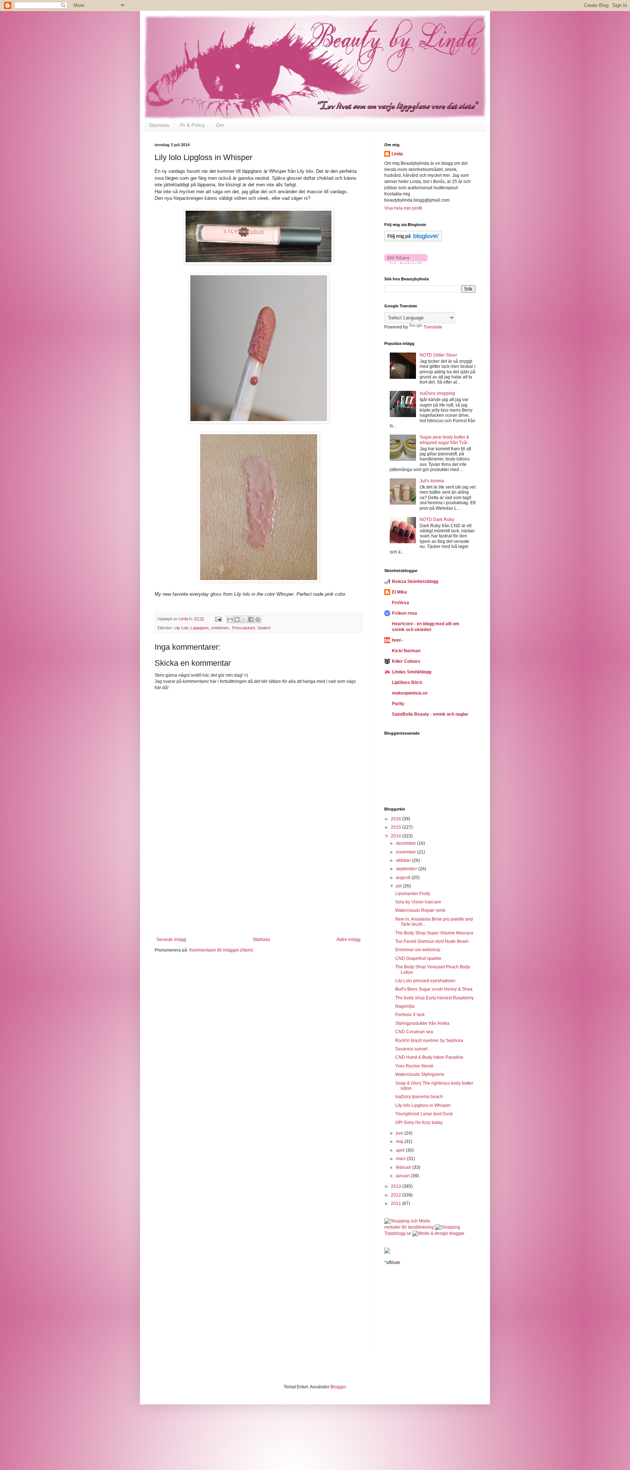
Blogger (338, 1386)
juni (400, 1133)
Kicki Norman (406, 650)
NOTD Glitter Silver (438, 355)
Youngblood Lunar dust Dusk (424, 1113)
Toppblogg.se (397, 1233)
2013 (396, 1186)
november (406, 852)
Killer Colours (406, 661)
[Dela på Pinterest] (257, 619)
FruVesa (400, 602)
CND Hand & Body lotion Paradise (429, 1057)
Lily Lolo (181, 628)
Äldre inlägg (349, 939)
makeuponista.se (410, 693)
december (406, 843)
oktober (404, 860)
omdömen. (220, 628)
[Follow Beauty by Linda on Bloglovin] (413, 239)
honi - (397, 640)
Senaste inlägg (171, 939)
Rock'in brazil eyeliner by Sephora (429, 1040)
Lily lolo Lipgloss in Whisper (423, 1105)
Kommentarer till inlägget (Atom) (221, 950)
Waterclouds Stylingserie (419, 1074)
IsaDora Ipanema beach (419, 1096)
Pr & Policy (192, 125)
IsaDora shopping (437, 393)
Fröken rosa (404, 613)
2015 (396, 827)
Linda (397, 153)
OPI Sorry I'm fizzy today (419, 1122)
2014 (396, 836)
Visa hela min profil (403, 208)
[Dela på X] (244, 619)
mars (401, 1158)
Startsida (159, 125)
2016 (396, 818)
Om (220, 125)
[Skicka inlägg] (218, 619)
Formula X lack (410, 1014)
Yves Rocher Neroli (414, 1066)
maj (400, 1141)
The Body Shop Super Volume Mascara (434, 933)
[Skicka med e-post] (230, 619)
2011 (396, 1203)
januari (403, 1175)
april (401, 1150)
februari (404, 1167)
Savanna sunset (411, 1048)
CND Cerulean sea (414, 1031)
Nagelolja (405, 1006)
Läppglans (200, 628)
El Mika (399, 592)
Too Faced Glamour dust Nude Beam (431, 941)
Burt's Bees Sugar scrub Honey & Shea (433, 989)
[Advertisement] (258, 891)
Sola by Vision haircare (418, 902)
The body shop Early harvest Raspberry (434, 997)
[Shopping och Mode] (407, 1221)
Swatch (264, 628)
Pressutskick (243, 628)
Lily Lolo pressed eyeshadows (425, 980)
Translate (433, 327)
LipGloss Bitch (407, 682)
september (407, 868)
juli (399, 885)
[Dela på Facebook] (250, 619)
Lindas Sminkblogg (411, 671)
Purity (398, 703)
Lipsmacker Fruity (412, 893)
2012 (396, 1195)
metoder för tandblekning (409, 1227)
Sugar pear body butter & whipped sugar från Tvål (444, 440)
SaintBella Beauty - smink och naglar (430, 714)
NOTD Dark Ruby (437, 519)
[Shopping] (447, 1227)
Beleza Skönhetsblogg (415, 581)
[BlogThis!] (237, 619)
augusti (404, 877)
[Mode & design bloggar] (438, 1233)
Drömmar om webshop (417, 949)
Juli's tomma (432, 480)
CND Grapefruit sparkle (418, 958)
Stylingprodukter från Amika (422, 1023)
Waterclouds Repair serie (420, 910)
